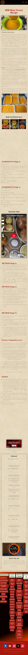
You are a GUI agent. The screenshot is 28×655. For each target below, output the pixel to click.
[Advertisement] (14, 145)
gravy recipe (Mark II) (14, 64)
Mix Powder (10, 188)
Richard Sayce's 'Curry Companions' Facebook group (14, 450)
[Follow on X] (18, 646)
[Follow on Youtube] (10, 646)
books (21, 59)
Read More (14, 566)
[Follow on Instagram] (14, 646)
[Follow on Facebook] (5, 646)
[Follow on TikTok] (22, 646)
